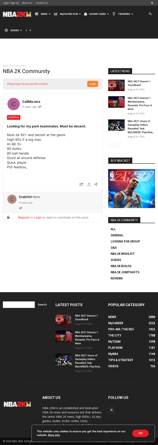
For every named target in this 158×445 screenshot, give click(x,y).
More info (54, 435)
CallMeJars (31, 102)
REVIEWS (117, 278)
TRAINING (124, 13)
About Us (27, 2)
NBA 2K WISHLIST (123, 253)
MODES (14, 30)
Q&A (114, 247)
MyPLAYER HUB (69, 13)
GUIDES (116, 260)
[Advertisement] (79, 54)
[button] (150, 14)
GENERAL (117, 235)
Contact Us (42, 2)
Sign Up (15, 2)
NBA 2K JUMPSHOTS (125, 272)
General (13, 117)
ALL (113, 229)
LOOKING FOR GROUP (125, 241)
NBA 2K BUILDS (121, 266)
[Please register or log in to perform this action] (88, 185)
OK (140, 433)
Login (6, 2)
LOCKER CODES (97, 13)
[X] (152, 3)
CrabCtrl (25, 197)
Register (23, 217)
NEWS (44, 13)
